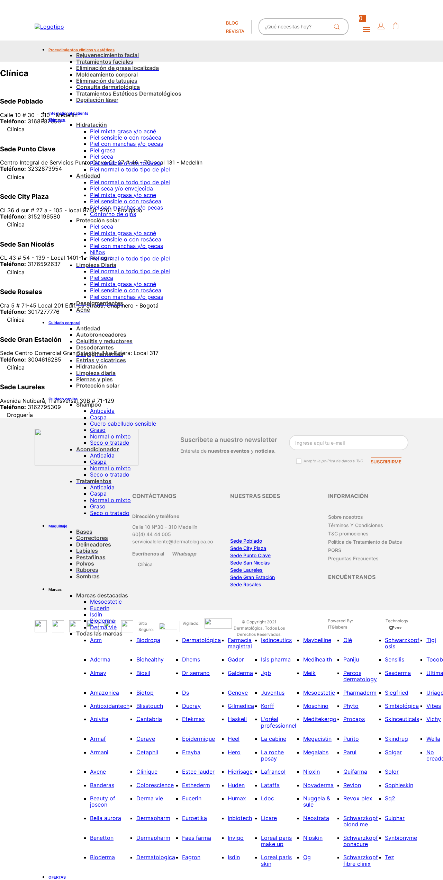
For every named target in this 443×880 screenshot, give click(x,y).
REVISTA (235, 31)
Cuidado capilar (62, 399)
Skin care (56, 119)
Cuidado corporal (64, 322)
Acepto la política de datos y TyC (333, 461)
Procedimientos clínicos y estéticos (81, 49)
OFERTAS (57, 877)
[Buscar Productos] (338, 26)
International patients (68, 113)
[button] (381, 26)
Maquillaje (57, 526)
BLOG (232, 23)
